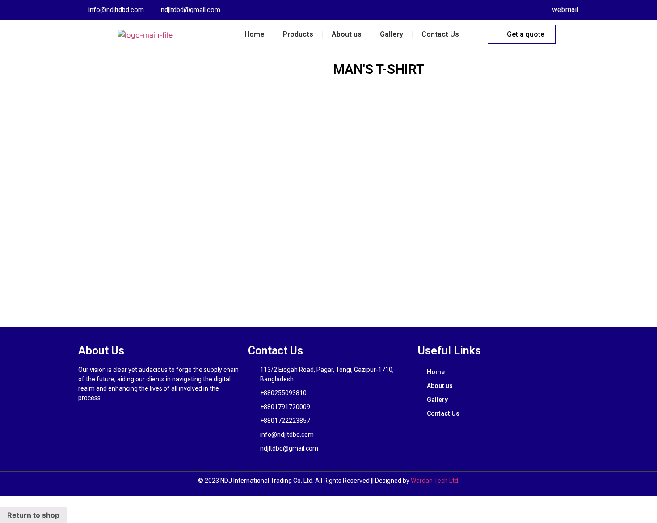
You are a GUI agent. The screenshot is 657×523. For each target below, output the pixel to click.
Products (298, 34)
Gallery (391, 34)
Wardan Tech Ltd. (435, 480)
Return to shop (33, 514)
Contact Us (440, 34)
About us (347, 34)
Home (254, 34)
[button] (522, 34)
